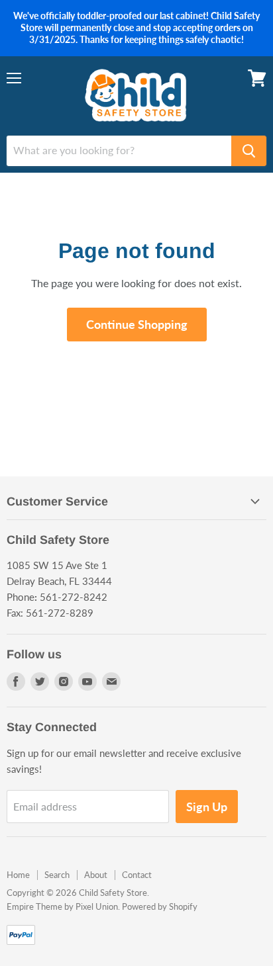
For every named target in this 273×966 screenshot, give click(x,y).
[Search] (248, 151)
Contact (137, 874)
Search (57, 874)
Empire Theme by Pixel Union (62, 906)
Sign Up (206, 806)
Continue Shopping (137, 324)
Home (18, 874)
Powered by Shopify (159, 906)
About (95, 874)
